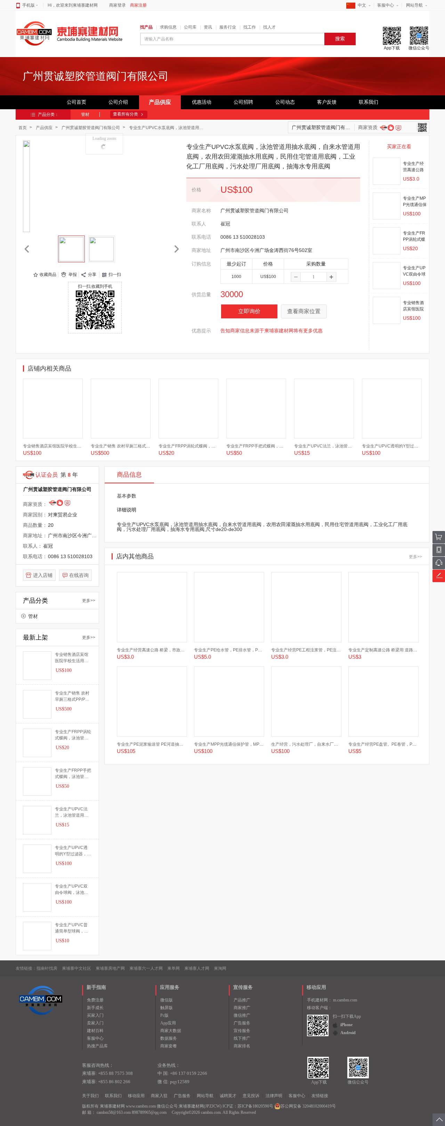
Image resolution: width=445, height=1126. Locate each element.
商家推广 (242, 1007)
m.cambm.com (345, 1000)
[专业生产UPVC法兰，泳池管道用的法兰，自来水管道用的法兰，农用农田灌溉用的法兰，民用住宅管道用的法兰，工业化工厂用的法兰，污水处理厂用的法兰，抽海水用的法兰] (324, 408)
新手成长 (95, 1007)
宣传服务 (242, 1030)
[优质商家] (390, 127)
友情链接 (320, 1095)
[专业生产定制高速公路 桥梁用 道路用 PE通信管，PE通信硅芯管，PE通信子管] (383, 607)
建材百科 (95, 1030)
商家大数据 (170, 1030)
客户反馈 (327, 102)
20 (51, 525)
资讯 (208, 27)
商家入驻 (159, 1095)
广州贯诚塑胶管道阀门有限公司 (91, 127)
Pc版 (164, 1015)
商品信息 (129, 474)
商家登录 (117, 5)
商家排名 (242, 1046)
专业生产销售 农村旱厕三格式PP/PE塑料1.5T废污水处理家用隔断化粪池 (72, 697)
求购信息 (168, 27)
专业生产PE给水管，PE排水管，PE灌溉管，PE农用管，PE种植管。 (258, 650)
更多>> (88, 600)
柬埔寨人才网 (196, 968)
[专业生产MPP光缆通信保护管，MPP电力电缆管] (386, 206)
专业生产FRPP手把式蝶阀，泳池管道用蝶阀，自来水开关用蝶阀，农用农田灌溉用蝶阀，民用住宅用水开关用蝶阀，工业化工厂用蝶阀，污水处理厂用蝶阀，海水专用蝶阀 (73, 774)
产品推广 (242, 1000)
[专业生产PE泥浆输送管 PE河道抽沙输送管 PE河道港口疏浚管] (152, 701)
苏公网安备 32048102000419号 (308, 1106)
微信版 (166, 1000)
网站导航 (414, 5)
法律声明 (274, 1095)
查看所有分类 (125, 114)
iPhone (346, 1024)
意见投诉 (251, 1095)
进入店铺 (42, 575)
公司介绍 (118, 102)
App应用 (168, 1023)
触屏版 (166, 1007)
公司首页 (76, 102)
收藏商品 (48, 274)
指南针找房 (47, 968)
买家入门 (95, 1015)
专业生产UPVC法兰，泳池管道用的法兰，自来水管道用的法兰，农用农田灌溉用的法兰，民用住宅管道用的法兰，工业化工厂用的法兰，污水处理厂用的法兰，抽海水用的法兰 (71, 812)
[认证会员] (383, 127)
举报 (72, 274)
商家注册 (138, 5)
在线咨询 (79, 575)
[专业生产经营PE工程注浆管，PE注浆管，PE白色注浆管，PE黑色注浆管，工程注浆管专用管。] (306, 607)
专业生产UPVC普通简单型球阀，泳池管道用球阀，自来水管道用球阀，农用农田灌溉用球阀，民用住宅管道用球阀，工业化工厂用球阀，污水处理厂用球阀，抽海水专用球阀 (71, 928)
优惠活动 (201, 102)
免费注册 (95, 1000)
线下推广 (242, 1038)
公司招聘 (243, 102)
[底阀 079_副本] (71, 249)
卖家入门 (95, 1023)
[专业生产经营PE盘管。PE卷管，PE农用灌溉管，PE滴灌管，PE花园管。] (383, 701)
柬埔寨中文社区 (76, 968)
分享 (92, 274)
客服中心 (385, 5)
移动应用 (136, 1095)
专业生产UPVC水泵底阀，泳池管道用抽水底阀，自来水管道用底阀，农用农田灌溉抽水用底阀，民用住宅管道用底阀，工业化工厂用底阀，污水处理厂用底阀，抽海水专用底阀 (168, 127)
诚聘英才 (228, 1095)
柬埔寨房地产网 (110, 968)
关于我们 (90, 1095)
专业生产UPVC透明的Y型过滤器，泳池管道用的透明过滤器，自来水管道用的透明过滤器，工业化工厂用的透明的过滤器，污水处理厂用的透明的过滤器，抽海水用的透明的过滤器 (73, 851)
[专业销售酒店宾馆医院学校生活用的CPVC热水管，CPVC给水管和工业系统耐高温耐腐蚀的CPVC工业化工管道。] (52, 408)
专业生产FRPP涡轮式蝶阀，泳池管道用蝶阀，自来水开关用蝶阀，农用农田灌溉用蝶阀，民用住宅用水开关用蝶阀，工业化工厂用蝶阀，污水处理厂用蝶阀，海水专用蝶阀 (73, 735)
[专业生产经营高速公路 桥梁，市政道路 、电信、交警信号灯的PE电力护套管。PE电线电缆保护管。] (386, 171)
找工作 (249, 27)
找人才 (269, 27)
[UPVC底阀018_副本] (101, 249)
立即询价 (249, 311)
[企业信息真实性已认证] (398, 128)
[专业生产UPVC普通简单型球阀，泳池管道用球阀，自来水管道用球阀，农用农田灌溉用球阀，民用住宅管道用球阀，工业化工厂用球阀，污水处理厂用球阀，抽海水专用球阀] (37, 936)
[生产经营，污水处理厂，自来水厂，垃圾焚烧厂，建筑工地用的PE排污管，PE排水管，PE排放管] (306, 701)
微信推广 (242, 1015)
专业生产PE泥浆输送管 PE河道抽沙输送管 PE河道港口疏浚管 (174, 744)
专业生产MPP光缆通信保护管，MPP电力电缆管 (238, 744)
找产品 (146, 27)
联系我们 (368, 102)
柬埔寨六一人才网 (146, 968)
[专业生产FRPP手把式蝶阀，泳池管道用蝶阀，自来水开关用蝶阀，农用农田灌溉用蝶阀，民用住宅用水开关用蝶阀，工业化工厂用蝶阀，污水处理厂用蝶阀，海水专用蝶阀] (256, 408)
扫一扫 (114, 274)
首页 (22, 127)
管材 (85, 114)
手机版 (28, 5)
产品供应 (160, 102)
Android (348, 1032)
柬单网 (173, 968)
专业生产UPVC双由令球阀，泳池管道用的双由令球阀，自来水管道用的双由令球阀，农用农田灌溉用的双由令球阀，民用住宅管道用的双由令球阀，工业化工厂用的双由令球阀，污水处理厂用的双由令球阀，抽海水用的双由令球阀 (71, 890)
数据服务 (168, 1038)
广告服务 (242, 1023)
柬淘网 (220, 968)
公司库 (190, 27)
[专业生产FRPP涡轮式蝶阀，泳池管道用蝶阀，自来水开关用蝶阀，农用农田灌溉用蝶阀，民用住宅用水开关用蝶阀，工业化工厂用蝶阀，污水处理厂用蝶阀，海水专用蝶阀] (386, 240)
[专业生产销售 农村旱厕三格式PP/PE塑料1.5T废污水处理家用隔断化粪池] (120, 408)
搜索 (340, 38)
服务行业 (227, 27)
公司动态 (285, 102)
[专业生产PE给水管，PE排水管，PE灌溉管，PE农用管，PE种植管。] (229, 607)
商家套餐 (168, 1046)
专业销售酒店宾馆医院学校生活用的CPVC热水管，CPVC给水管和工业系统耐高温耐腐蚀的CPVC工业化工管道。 (71, 658)
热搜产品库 (97, 1046)
